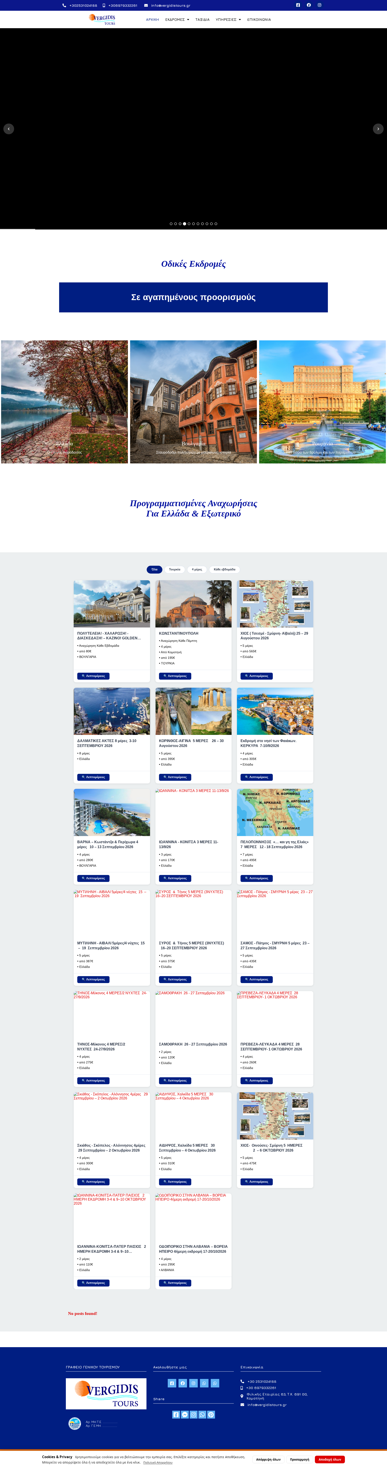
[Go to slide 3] (180, 223)
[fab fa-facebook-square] (176, 1415)
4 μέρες (197, 569)
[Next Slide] (378, 129)
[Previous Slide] (8, 129)
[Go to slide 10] (211, 223)
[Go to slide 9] (207, 223)
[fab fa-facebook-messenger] (185, 1415)
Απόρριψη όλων (268, 1459)
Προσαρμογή (299, 1459)
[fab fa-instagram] (194, 1415)
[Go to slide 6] (193, 223)
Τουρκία (174, 569)
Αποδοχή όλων (330, 1459)
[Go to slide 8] (202, 223)
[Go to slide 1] (171, 223)
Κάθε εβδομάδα (224, 569)
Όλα (154, 569)
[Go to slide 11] (216, 223)
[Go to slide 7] (198, 223)
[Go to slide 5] (189, 223)
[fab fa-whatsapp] (202, 1415)
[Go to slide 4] (184, 223)
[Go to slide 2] (175, 223)
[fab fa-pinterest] (211, 1415)
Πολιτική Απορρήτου (157, 1462)
